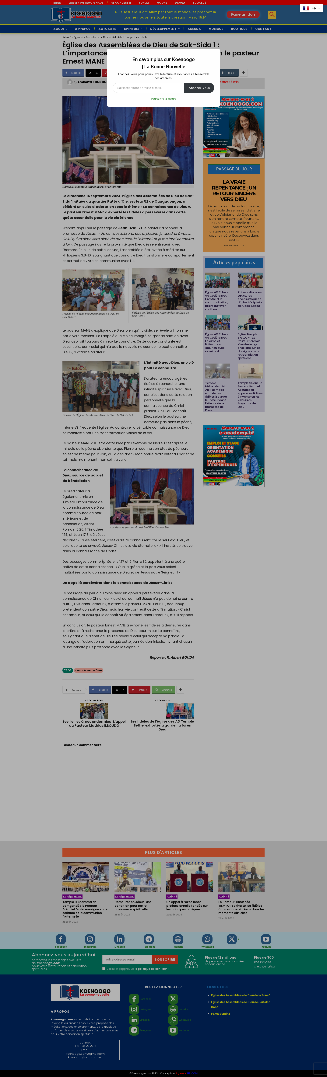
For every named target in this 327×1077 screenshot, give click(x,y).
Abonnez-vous (199, 88)
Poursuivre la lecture (163, 98)
